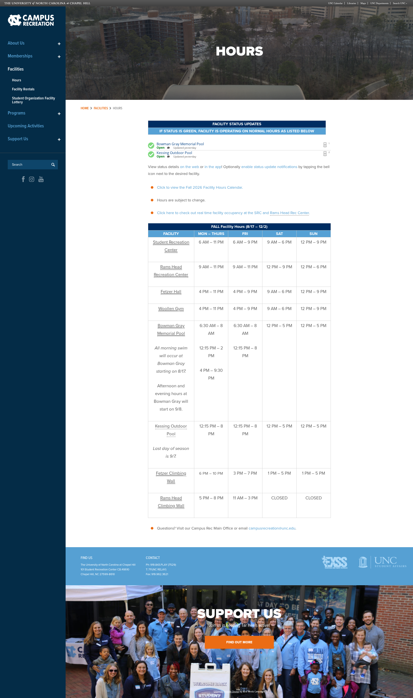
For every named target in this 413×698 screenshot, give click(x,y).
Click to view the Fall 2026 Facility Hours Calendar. (200, 187)
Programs (34, 113)
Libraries (351, 3)
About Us (34, 43)
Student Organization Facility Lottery (33, 100)
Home (85, 108)
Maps (363, 3)
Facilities (16, 69)
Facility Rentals (23, 89)
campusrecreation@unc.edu (272, 528)
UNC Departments (379, 3)
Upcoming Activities (26, 126)
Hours (16, 80)
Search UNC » (400, 3)
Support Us (34, 139)
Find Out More (239, 642)
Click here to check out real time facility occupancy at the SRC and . (233, 212)
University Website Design (226, 691)
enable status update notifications (269, 166)
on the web (189, 166)
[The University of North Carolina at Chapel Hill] (105, 3)
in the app (213, 166)
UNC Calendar (335, 3)
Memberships (34, 56)
